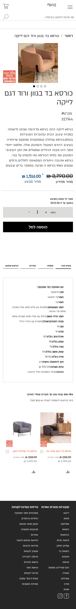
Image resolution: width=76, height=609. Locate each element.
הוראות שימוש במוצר (27, 540)
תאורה (65, 573)
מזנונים (65, 556)
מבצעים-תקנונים (29, 529)
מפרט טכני (66, 265)
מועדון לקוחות (31, 551)
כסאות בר (64, 551)
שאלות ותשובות (30, 584)
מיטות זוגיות (63, 540)
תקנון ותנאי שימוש (28, 524)
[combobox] (38, 17)
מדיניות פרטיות (30, 545)
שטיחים (65, 578)
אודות (66, 589)
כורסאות (64, 534)
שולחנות (65, 524)
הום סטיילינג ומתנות (58, 567)
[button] (32, 86)
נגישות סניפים (31, 562)
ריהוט (66, 513)
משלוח (50, 265)
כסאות (65, 529)
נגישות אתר (32, 567)
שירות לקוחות (31, 573)
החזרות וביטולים (29, 518)
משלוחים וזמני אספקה (26, 513)
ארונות (66, 562)
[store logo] (56, 5)
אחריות (32, 265)
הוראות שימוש (11, 265)
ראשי (69, 35)
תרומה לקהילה (30, 556)
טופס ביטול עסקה (28, 578)
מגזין (66, 584)
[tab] (63, 265)
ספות (66, 518)
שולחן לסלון (63, 545)
